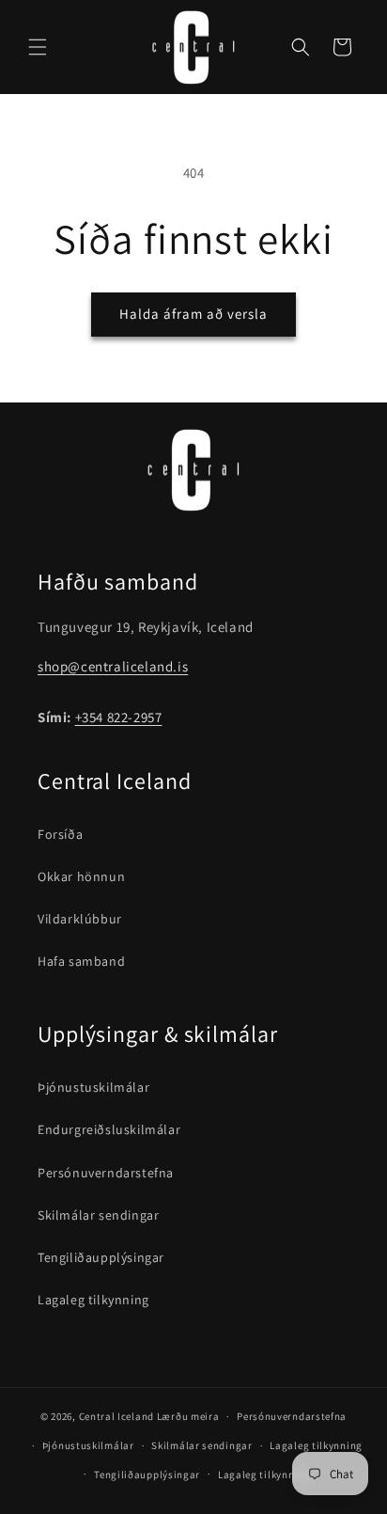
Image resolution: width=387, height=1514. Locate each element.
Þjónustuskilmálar (93, 1087)
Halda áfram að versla (193, 314)
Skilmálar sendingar (98, 1214)
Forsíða (60, 834)
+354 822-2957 (119, 717)
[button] (37, 47)
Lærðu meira (188, 1416)
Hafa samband (81, 961)
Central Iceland (117, 1416)
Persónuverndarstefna (106, 1172)
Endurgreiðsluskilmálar (109, 1129)
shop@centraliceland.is (113, 666)
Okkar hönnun (81, 876)
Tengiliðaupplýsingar (101, 1257)
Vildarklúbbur (80, 918)
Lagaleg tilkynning (93, 1299)
